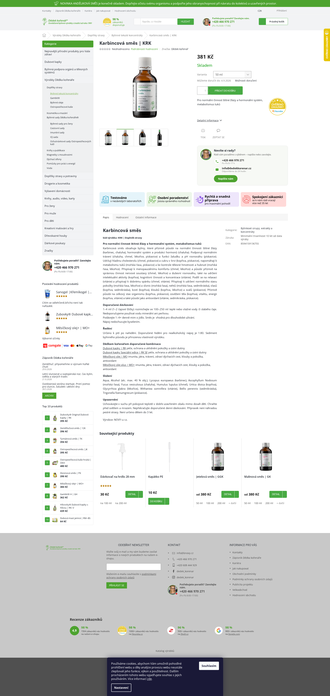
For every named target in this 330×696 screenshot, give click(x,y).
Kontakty (46, 10)
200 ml (221, 503)
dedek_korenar (185, 571)
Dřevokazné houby (56, 235)
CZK (259, 10)
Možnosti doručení (246, 80)
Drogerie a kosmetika (57, 183)
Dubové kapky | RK (114, 348)
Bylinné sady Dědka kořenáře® (63, 117)
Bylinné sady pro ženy (61, 123)
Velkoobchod (239, 589)
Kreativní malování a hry (59, 228)
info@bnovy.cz (185, 553)
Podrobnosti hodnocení (144, 49)
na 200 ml (121, 503)
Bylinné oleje (56, 102)
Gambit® (55, 98)
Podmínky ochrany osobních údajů (252, 579)
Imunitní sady (57, 132)
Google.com (234, 634)
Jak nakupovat (103, 10)
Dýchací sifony (54, 159)
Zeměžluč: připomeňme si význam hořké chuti (65, 365)
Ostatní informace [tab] (145, 217)
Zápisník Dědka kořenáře (67, 10)
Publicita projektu (242, 584)
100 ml (210, 503)
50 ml (199, 503)
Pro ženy (50, 206)
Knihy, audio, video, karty (60, 198)
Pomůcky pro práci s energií (61, 163)
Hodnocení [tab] (122, 217)
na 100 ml (106, 503)
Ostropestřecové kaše (61, 106)
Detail (132, 494)
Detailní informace (208, 120)
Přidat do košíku (225, 90)
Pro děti (49, 220)
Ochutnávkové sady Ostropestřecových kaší (70, 143)
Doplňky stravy (54, 87)
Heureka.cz (137, 634)
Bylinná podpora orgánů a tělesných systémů (66, 70)
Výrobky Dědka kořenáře (59, 79)
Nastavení (121, 688)
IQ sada (54, 137)
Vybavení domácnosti (57, 191)
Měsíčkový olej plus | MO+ (119, 365)
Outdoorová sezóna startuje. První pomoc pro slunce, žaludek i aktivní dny (66, 385)
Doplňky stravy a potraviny (61, 176)
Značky (49, 250)
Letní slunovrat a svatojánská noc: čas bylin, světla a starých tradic (67, 375)
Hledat (185, 21)
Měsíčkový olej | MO (115, 356)
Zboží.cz (184, 634)
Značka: (175, 49)
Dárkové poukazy (55, 243)
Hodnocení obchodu (125, 10)
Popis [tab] (106, 217)
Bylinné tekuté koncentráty (64, 93)
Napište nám (225, 178)
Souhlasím (209, 666)
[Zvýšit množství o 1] (209, 89)
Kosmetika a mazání (57, 113)
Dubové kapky (53, 61)
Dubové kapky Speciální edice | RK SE (125, 352)
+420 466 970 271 (223, 21)
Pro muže (50, 213)
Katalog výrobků (165, 650)
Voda (49, 168)
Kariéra (88, 10)
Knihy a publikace (56, 150)
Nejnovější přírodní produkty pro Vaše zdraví (67, 52)
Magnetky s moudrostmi (59, 154)
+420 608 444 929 (187, 565)
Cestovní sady (57, 128)
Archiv (49, 395)
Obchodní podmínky (244, 573)
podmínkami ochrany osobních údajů (131, 575)
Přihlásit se (116, 585)
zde (149, 679)
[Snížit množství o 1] (209, 92)
